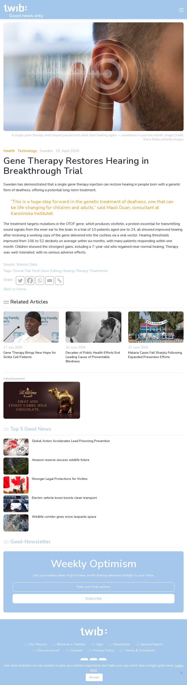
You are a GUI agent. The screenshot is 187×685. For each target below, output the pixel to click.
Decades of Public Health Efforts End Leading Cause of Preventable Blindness (93, 356)
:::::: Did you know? (46, 650)
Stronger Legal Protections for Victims (60, 479)
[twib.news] (17, 7)
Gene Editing (51, 271)
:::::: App (97, 644)
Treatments (99, 271)
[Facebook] (30, 280)
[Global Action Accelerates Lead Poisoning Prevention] (16, 447)
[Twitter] (20, 280)
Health (9, 150)
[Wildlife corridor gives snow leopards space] (16, 522)
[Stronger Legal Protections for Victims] (16, 485)
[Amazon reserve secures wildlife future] (16, 466)
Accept (94, 677)
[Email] (49, 280)
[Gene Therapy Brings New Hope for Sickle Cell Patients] (31, 327)
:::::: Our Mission (35, 644)
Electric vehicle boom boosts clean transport (64, 498)
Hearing (68, 271)
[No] (181, 672)
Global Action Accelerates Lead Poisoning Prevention (71, 441)
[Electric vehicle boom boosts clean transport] (16, 503)
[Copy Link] (59, 280)
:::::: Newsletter (119, 644)
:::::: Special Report (149, 644)
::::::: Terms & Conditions (137, 650)
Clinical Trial (22, 271)
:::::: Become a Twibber (69, 644)
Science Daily (26, 264)
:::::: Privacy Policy (101, 650)
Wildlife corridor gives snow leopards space (64, 517)
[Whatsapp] (39, 280)
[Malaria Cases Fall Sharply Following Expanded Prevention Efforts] (156, 327)
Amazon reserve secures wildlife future (60, 460)
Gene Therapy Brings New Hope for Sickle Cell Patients (29, 354)
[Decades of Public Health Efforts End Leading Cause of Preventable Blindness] (93, 327)
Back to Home (14, 289)
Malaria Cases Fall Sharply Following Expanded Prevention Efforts (155, 354)
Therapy (82, 271)
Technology (27, 150)
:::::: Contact (74, 650)
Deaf (36, 271)
